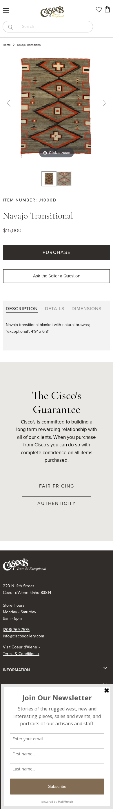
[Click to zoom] (56, 105)
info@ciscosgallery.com (23, 636)
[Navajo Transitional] (64, 179)
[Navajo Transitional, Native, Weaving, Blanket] (49, 179)
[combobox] (55, 26)
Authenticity (56, 503)
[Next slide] (104, 103)
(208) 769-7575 (16, 630)
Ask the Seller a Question (56, 276)
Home (7, 45)
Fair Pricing (56, 486)
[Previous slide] (8, 103)
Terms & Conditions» (21, 654)
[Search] (10, 26)
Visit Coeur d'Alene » (21, 647)
